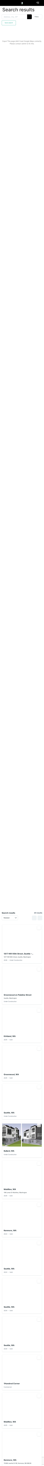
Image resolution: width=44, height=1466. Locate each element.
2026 (5, 960)
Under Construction (16, 960)
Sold (11, 1040)
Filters (37, 17)
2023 (5, 1234)
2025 (5, 1040)
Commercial (8, 1387)
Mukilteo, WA (10, 1189)
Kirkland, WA (10, 1036)
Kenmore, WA (10, 1230)
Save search (9, 23)
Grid (34, 918)
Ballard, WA (9, 1151)
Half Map (40, 918)
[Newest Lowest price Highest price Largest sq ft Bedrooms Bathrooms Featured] (10, 917)
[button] (37, 3)
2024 (5, 1310)
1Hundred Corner (12, 1383)
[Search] (29, 16)
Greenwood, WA (11, 1074)
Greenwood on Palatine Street (17, 995)
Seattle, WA (9, 1112)
